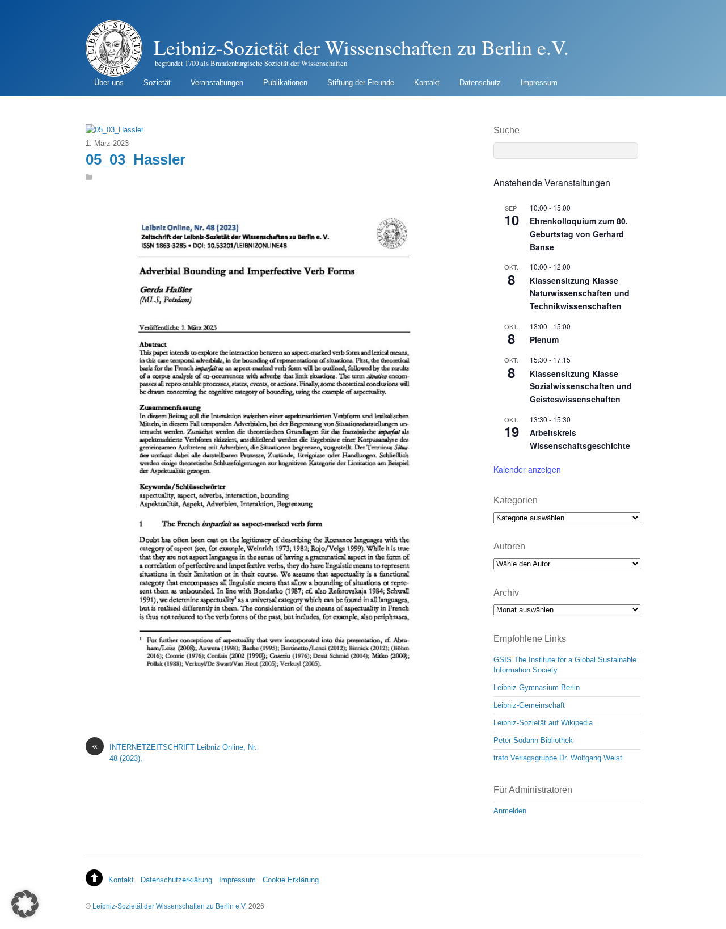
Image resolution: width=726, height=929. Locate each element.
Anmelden (509, 810)
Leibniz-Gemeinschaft (529, 705)
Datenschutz (480, 82)
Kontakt (427, 82)
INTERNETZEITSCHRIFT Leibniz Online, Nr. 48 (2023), (174, 752)
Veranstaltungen (217, 82)
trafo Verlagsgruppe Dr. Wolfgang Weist (557, 758)
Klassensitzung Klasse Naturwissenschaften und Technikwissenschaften (580, 293)
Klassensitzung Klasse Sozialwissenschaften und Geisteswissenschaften (581, 386)
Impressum (539, 82)
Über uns (109, 82)
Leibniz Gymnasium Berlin (536, 687)
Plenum (544, 339)
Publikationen (285, 82)
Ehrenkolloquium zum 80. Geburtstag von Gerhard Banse (579, 233)
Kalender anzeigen (527, 469)
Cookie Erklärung (291, 880)
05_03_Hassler (135, 159)
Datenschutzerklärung (176, 880)
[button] (25, 904)
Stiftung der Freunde (360, 82)
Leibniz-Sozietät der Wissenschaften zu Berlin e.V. (169, 906)
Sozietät (157, 82)
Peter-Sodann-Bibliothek (533, 740)
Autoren (509, 546)
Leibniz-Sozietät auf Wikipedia (543, 722)
